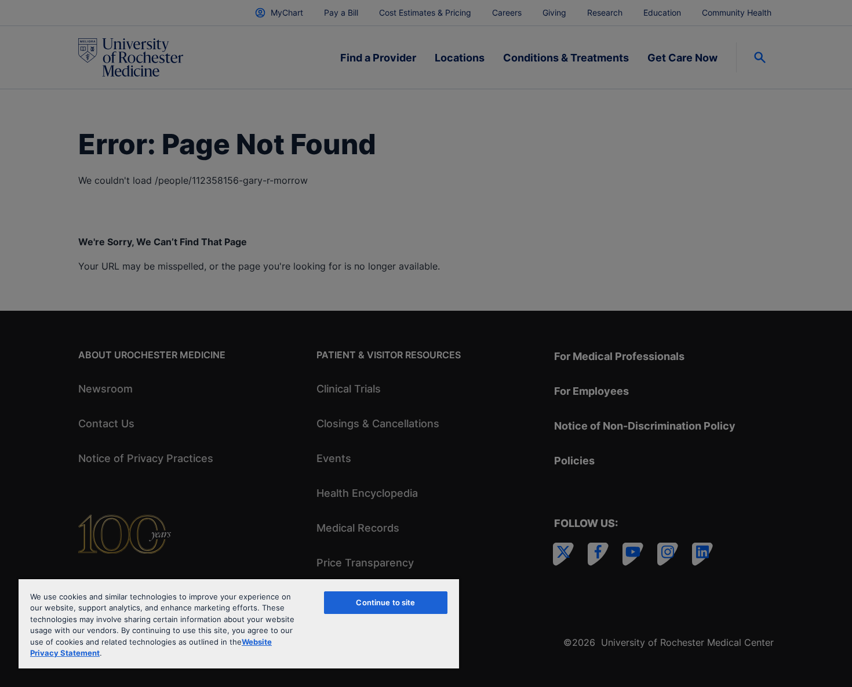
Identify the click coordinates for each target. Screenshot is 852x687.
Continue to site (385, 602)
